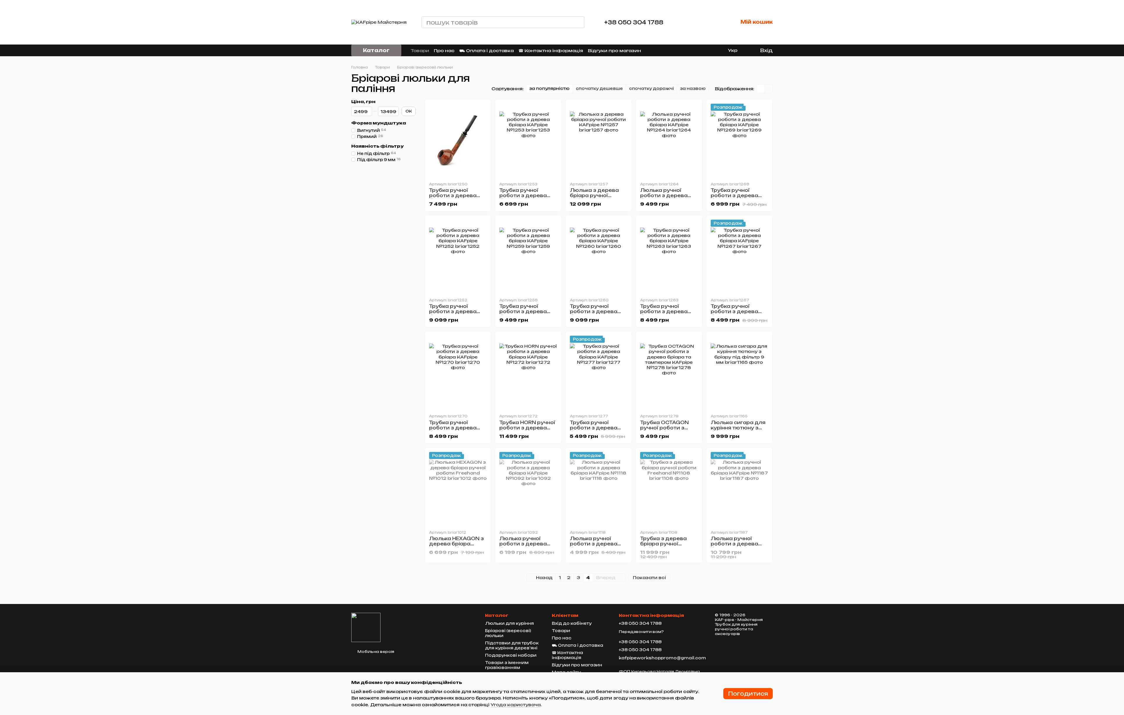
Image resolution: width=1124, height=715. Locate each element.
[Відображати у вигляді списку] (768, 89)
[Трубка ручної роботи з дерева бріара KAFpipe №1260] (598, 256)
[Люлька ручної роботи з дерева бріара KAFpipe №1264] (669, 140)
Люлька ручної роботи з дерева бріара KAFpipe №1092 (523, 546)
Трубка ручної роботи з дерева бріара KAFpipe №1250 (453, 198)
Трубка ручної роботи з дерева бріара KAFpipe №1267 (734, 314)
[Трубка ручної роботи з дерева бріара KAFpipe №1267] (739, 256)
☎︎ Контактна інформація (550, 50)
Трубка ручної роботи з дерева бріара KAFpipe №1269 (734, 198)
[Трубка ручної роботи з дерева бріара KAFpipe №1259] (528, 256)
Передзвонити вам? (641, 631)
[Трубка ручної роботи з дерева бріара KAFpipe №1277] (598, 372)
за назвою (693, 88)
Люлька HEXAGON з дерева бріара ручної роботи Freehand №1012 (456, 546)
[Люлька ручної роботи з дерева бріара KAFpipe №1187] (739, 488)
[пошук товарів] (578, 22)
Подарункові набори (511, 655)
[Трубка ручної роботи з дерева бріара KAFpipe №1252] (457, 256)
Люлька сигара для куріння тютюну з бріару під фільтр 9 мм (738, 430)
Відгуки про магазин (614, 50)
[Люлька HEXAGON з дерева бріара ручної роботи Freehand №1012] (457, 488)
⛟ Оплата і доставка (486, 50)
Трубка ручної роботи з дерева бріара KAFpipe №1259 (523, 314)
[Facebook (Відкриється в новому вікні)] (666, 50)
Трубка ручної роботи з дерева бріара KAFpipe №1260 (593, 314)
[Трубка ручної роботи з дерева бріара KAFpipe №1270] (457, 372)
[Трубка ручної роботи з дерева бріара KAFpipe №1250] (457, 140)
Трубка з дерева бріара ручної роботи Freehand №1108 (664, 546)
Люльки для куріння (509, 623)
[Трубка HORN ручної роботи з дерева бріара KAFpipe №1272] (528, 372)
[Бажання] (712, 22)
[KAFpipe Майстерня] (366, 627)
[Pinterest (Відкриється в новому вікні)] (680, 50)
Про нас (444, 50)
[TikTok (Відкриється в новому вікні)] (659, 50)
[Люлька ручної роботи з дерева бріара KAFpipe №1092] (528, 488)
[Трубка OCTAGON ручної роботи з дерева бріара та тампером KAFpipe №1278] (669, 372)
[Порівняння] (691, 22)
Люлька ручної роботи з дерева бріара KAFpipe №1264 (664, 198)
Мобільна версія (375, 651)
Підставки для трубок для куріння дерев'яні (512, 645)
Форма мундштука (378, 123)
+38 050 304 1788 (633, 22)
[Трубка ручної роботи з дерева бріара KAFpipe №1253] (528, 140)
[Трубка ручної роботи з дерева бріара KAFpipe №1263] (669, 256)
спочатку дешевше (599, 88)
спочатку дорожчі (651, 88)
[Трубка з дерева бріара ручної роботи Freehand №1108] (669, 488)
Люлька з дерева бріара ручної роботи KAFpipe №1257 (594, 198)
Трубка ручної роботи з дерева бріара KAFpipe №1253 (523, 198)
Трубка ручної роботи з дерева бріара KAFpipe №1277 (593, 430)
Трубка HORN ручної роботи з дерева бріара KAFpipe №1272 (527, 430)
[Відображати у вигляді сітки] (761, 89)
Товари (420, 50)
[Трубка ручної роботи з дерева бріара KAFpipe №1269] (739, 140)
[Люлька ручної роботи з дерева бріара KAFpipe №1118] (598, 488)
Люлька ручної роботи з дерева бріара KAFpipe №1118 (593, 546)
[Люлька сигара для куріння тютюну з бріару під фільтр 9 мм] (739, 372)
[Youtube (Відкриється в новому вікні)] (673, 50)
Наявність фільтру (377, 146)
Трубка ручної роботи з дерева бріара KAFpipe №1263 (664, 314)
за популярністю (549, 88)
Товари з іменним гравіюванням (507, 665)
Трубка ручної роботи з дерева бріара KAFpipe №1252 (453, 314)
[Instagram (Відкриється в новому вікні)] (652, 50)
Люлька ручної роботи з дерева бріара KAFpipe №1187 (734, 546)
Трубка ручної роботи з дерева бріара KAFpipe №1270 (453, 430)
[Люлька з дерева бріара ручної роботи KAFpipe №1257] (598, 140)
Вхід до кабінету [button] (572, 623)
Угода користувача (516, 704)
